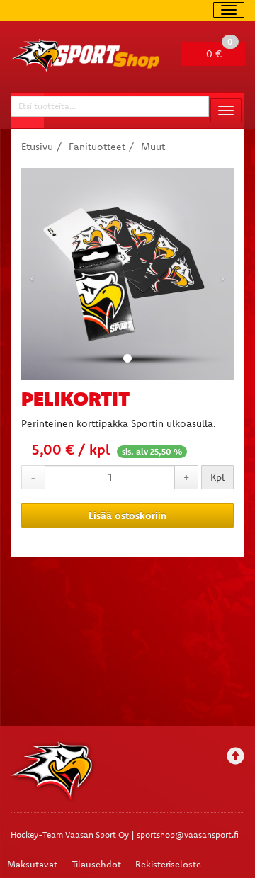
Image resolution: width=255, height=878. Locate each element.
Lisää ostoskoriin (127, 515)
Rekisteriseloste (168, 864)
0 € (219, 51)
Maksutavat (32, 864)
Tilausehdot (96, 864)
